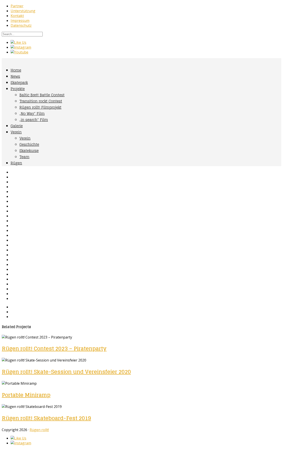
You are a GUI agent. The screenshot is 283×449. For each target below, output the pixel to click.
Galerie (17, 126)
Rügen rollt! (39, 429)
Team (24, 157)
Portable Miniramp (26, 395)
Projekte (18, 89)
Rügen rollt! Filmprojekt (40, 107)
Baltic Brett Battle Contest (42, 95)
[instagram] (21, 47)
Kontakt (17, 15)
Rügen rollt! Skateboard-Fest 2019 (46, 418)
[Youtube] (19, 52)
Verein (16, 132)
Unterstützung (23, 10)
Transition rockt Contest (40, 101)
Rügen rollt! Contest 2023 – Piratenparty (54, 348)
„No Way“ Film (32, 113)
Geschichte (29, 144)
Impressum (20, 20)
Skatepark (19, 83)
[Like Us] (18, 42)
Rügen (16, 163)
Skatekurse (29, 151)
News (15, 76)
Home (16, 70)
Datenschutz (21, 25)
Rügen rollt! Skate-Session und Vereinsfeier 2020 (66, 372)
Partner (17, 6)
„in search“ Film (33, 120)
